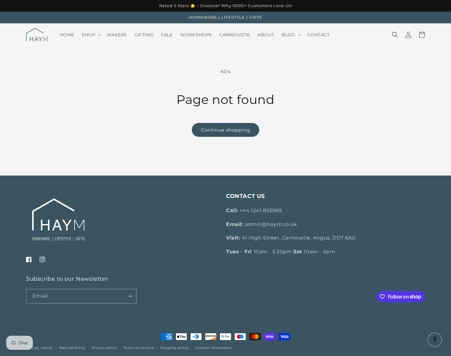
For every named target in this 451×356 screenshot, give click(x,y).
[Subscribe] (129, 296)
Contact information (213, 348)
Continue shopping (225, 130)
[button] (90, 34)
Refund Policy (73, 348)
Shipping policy (174, 348)
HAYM (46, 348)
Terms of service (138, 348)
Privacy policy (105, 348)
